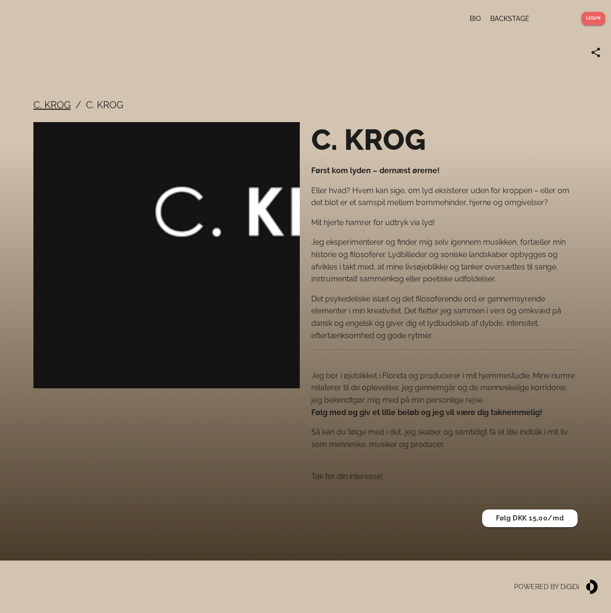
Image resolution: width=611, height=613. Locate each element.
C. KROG (52, 105)
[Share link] (595, 52)
